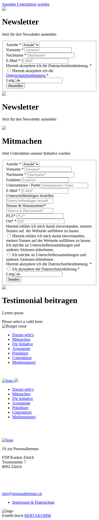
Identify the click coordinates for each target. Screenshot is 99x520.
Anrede (13, 45)
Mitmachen (21, 339)
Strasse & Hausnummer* (26, 205)
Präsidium (20, 353)
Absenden (15, 86)
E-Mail (13, 60)
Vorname (15, 50)
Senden (13, 279)
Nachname (16, 55)
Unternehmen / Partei (23, 185)
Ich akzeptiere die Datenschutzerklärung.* (45, 269)
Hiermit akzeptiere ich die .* (29, 73)
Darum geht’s (23, 335)
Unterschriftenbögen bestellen (30, 195)
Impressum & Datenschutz (33, 502)
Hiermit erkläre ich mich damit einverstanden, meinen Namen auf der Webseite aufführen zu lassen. (48, 238)
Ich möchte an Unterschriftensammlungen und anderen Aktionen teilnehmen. (46, 257)
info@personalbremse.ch (22, 493)
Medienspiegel (24, 362)
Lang (10, 80)
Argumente (21, 348)
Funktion (14, 180)
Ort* (11, 221)
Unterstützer (22, 358)
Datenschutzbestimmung (25, 75)
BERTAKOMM (37, 515)
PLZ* (11, 216)
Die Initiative (22, 344)
